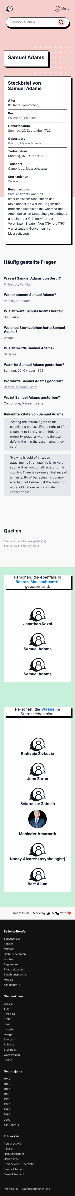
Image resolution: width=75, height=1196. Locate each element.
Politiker (30, 118)
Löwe (7, 1024)
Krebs (7, 1018)
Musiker (9, 948)
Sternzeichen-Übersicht (19, 1164)
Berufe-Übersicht (14, 1169)
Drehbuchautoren (15, 954)
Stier (7, 1008)
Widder (8, 1003)
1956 (7, 1088)
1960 (7, 1094)
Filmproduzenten (14, 969)
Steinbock (10, 1049)
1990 (7, 1114)
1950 (7, 1083)
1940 (7, 1078)
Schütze (9, 1044)
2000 (7, 1119)
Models (8, 979)
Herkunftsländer (14, 1153)
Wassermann (12, 1054)
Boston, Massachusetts (20, 387)
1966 (7, 1099)
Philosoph (15, 118)
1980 (7, 1109)
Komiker (9, 959)
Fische (8, 1059)
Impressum (21, 913)
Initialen (8, 1148)
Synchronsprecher (15, 974)
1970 (7, 1104)
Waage (13, 181)
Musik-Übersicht (14, 1174)
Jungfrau (9, 1029)
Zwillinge (9, 1013)
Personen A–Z (12, 1143)
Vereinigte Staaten (17, 301)
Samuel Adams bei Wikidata (21, 545)
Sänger (8, 943)
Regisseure (11, 964)
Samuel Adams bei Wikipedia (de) (25, 541)
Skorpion (9, 1039)
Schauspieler (12, 938)
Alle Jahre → (11, 1124)
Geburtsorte (11, 1159)
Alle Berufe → (12, 984)
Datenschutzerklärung (36, 1188)
